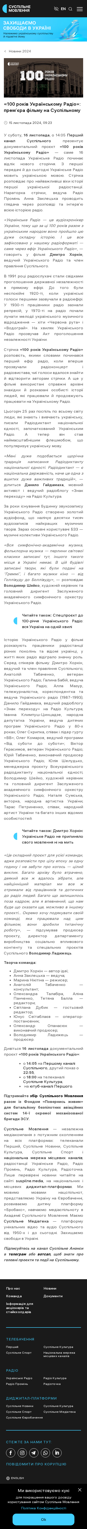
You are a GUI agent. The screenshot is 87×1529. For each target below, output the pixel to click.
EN (63, 9)
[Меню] (80, 8)
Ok (43, 1519)
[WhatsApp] (45, 1452)
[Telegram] (33, 1452)
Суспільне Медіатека (26, 1221)
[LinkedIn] (57, 1452)
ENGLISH (17, 1478)
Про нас (13, 1288)
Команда (14, 1296)
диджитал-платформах (49, 1186)
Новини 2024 (20, 51)
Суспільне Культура (42, 1081)
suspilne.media (28, 1181)
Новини (50, 1288)
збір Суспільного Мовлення (56, 1096)
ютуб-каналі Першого (51, 1086)
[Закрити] (79, 1491)
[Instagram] (22, 1452)
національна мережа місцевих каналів (43, 1158)
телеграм (17, 1254)
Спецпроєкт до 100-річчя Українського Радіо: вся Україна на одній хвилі (52, 621)
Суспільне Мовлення (26, 1129)
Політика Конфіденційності (43, 1508)
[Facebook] (10, 1452)
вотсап (43, 1254)
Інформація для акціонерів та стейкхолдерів (19, 1308)
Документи (53, 1296)
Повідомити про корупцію (36, 1464)
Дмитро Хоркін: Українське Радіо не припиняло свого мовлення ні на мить (52, 836)
